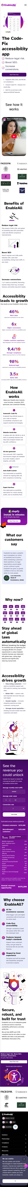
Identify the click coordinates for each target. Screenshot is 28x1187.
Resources (5, 1150)
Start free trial (14, 75)
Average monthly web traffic (13, 788)
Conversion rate (8, 805)
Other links (5, 1154)
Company (5, 1146)
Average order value (10, 796)
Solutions (5, 1135)
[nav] (25, 5)
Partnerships (5, 1139)
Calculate (14, 814)
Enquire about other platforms (14, 1066)
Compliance (5, 1142)
